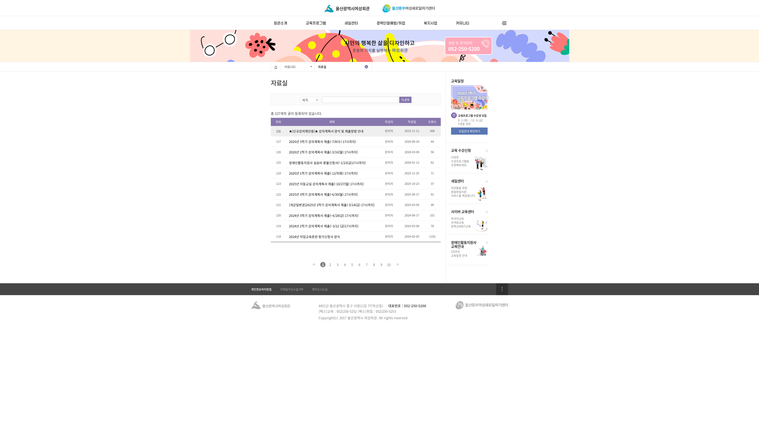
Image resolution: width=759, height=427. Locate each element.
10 (389, 264)
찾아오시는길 (320, 289)
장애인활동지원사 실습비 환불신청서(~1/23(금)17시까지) (327, 163)
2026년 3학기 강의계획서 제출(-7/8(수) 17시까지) (322, 141)
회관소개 (280, 23)
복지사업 (430, 23)
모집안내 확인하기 (469, 131)
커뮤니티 (462, 23)
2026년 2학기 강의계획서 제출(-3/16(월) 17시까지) (323, 152)
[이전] (315, 264)
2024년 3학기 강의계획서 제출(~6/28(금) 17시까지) (323, 215)
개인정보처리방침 (261, 289)
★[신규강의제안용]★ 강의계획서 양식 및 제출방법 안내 (326, 131)
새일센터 (351, 23)
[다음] (396, 264)
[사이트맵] (504, 23)
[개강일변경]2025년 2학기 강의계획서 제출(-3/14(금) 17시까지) (332, 205)
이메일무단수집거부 (291, 289)
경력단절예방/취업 (391, 23)
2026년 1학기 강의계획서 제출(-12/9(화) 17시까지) (323, 173)
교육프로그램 (316, 23)
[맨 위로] (502, 289)
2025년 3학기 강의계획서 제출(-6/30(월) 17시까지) (323, 194)
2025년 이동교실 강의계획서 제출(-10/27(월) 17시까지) (326, 184)
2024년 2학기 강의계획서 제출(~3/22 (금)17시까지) (323, 226)
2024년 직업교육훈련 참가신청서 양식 (314, 236)
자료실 (322, 67)
